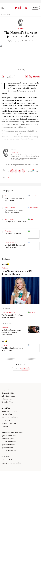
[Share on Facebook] (26, 76)
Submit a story (7, 399)
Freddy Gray (8, 231)
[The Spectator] (20, 7)
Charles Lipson (9, 196)
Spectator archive (8, 444)
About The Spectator (9, 411)
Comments (10, 77)
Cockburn (5, 268)
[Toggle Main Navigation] (5, 7)
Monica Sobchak (10, 208)
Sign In (35, 7)
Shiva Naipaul (9, 219)
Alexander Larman (10, 243)
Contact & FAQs (8, 393)
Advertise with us (8, 396)
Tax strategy (6, 420)
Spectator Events (8, 447)
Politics (9, 178)
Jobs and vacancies (9, 423)
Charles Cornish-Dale (9, 312)
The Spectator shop (9, 441)
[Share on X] (30, 76)
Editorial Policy (7, 402)
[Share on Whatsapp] (34, 76)
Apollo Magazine (8, 438)
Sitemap (5, 426)
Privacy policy (7, 414)
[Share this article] (37, 76)
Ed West (4, 345)
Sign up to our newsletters (11, 463)
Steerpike (14, 152)
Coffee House (6, 14)
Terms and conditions (10, 417)
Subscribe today (8, 460)
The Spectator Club (9, 451)
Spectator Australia (9, 435)
